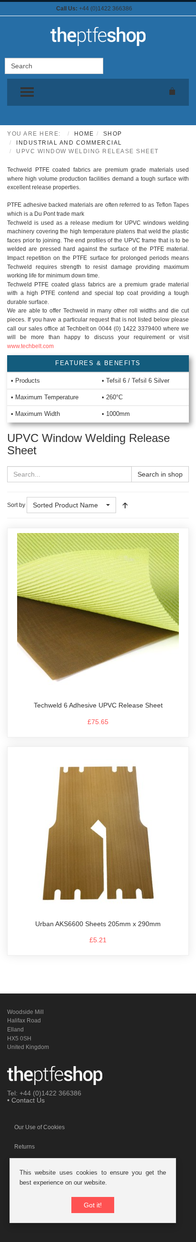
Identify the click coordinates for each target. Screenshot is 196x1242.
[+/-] (125, 505)
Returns (24, 1146)
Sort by (16, 505)
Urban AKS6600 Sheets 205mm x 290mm (98, 924)
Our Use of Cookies (39, 1127)
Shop (112, 133)
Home (84, 133)
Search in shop (160, 474)
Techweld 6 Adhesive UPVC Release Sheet (98, 705)
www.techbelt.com (30, 346)
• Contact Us (26, 1100)
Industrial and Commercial (69, 142)
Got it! (93, 1205)
